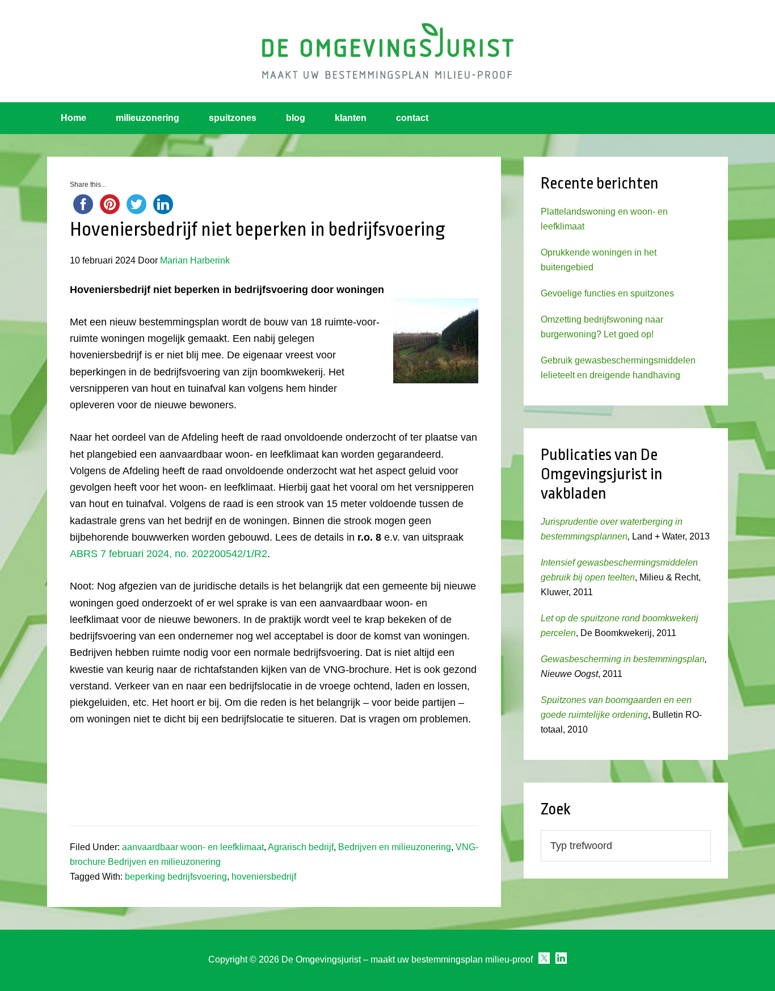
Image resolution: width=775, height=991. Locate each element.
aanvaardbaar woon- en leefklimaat (193, 847)
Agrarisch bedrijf (301, 847)
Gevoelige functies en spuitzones (607, 293)
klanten (351, 118)
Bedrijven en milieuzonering (394, 847)
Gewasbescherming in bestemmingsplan (623, 659)
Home (73, 118)
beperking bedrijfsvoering (176, 876)
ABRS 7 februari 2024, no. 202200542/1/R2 (168, 553)
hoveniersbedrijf (263, 876)
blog (295, 118)
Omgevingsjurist (387, 51)
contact (412, 118)
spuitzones (232, 118)
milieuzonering (147, 118)
